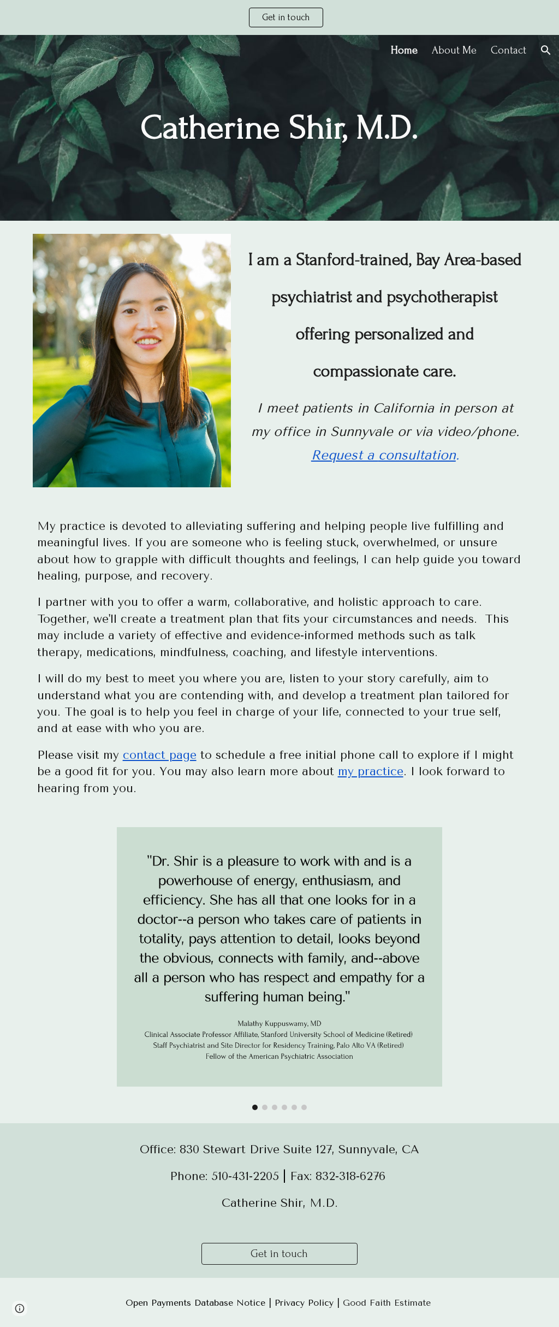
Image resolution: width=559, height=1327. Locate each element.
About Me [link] (454, 50)
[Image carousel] (279, 968)
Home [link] (404, 50)
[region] (279, 17)
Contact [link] (508, 50)
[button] (546, 50)
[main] (279, 127)
